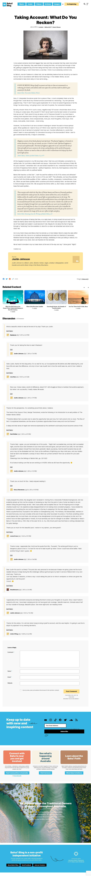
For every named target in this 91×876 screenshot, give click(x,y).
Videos (39, 4)
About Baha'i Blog (13, 865)
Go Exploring (71, 4)
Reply (11, 331)
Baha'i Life (48, 27)
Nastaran (13, 335)
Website (10, 683)
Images (57, 4)
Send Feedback (26, 865)
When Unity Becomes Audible (34, 306)
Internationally (17, 775)
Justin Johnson (57, 27)
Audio (30, 4)
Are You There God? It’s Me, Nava (78, 306)
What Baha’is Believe (74, 773)
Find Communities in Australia (17, 773)
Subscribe (64, 731)
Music (21, 4)
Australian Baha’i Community (76, 860)
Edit (7, 331)
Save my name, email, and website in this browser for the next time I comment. (41, 690)
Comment (11, 652)
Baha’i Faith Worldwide (78, 862)
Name (10, 671)
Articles (48, 4)
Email (10, 677)
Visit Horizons (45, 773)
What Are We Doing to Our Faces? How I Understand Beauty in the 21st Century (13, 308)
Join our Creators (39, 865)
